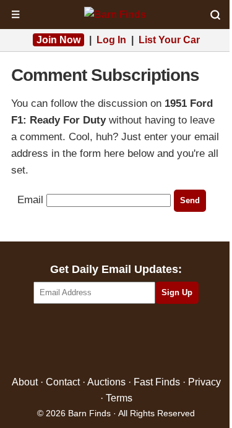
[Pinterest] (116, 341)
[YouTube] (169, 341)
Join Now (58, 40)
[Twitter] (89, 341)
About (25, 382)
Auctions (106, 382)
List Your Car (169, 40)
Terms (119, 398)
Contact (63, 382)
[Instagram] (143, 341)
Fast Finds (157, 382)
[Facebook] (63, 341)
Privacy (204, 382)
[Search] (215, 15)
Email (30, 200)
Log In (111, 40)
